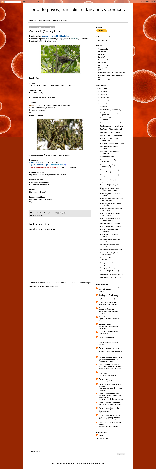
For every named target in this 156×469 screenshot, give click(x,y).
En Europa (102, 60)
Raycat (79, 463)
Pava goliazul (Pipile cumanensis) (112, 274)
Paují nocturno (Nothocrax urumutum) (109, 147)
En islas (101, 62)
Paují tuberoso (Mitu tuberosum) (112, 143)
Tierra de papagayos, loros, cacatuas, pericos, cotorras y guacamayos (110, 395)
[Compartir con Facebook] (62, 213)
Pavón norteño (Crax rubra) (110, 132)
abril (102, 94)
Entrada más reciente (37, 283)
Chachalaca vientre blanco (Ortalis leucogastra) (109, 189)
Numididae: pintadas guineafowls (110, 72)
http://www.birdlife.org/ (37, 192)
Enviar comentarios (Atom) (49, 286)
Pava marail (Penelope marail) (111, 249)
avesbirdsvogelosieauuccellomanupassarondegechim (110, 358)
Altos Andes (103, 291)
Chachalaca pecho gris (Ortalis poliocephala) (111, 199)
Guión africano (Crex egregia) (108, 426)
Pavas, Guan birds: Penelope (110, 226)
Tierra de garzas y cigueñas (109, 402)
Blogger (101, 463)
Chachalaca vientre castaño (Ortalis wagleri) (110, 219)
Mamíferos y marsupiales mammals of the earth (108, 308)
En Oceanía (102, 65)
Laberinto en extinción (107, 302)
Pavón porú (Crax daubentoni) (111, 129)
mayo (103, 91)
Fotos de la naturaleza (107, 317)
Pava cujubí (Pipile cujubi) (109, 271)
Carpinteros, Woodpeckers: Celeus (110, 375)
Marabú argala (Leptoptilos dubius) (110, 404)
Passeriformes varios (106, 361)
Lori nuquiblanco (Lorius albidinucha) (111, 399)
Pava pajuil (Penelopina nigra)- (111, 268)
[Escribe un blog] (58, 213)
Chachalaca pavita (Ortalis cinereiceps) (109, 166)
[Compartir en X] (60, 213)
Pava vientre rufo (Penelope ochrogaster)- (110, 254)
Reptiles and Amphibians (108, 295)
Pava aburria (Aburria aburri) (110, 110)
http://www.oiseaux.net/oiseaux (40, 199)
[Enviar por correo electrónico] (56, 213)
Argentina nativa (105, 324)
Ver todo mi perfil (102, 438)
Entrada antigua (85, 283)
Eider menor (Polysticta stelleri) (109, 381)
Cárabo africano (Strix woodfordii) (110, 368)
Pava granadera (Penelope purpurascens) (110, 264)
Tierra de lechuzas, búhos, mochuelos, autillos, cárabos (110, 365)
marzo (103, 97)
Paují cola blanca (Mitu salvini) (111, 135)
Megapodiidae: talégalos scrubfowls (111, 68)
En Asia (101, 57)
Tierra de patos (104, 379)
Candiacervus (103, 333)
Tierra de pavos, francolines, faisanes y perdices (76, 9)
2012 (101, 89)
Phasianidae (102, 80)
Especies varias (104, 412)
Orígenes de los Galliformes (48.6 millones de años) (48, 20)
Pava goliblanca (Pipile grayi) (110, 277)
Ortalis (46, 182)
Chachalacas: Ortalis (107, 157)
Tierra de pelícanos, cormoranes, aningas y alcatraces (107, 339)
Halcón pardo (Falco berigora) (108, 419)
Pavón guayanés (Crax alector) (111, 126)
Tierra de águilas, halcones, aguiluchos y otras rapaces (109, 416)
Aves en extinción (104, 40)
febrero (103, 101)
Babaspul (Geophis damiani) (108, 304)
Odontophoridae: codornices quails (111, 75)
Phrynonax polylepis (67, 167)
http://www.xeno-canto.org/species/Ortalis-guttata (47, 175)
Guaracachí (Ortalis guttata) (110, 185)
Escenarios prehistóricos (108, 332)
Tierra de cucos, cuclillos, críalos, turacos (109, 349)
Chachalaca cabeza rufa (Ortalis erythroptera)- (112, 176)
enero (103, 104)
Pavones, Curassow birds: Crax (111, 123)
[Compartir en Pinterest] (64, 213)
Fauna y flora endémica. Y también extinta (109, 289)
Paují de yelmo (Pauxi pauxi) (110, 223)
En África (101, 51)
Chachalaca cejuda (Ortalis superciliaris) (110, 214)
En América (102, 54)
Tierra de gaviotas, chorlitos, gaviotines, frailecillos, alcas (110, 409)
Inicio (62, 283)
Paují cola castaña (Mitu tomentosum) (109, 139)
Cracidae (40, 215)
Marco (101, 435)
